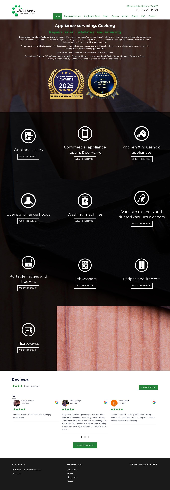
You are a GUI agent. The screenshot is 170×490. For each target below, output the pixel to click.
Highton (84, 56)
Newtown (134, 56)
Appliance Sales (92, 16)
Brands (135, 16)
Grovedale (76, 56)
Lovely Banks (106, 56)
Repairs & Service (72, 16)
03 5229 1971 (147, 10)
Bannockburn (30, 56)
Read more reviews (85, 445)
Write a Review (149, 387)
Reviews (70, 473)
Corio (60, 56)
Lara (91, 56)
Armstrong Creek (90, 59)
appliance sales (98, 48)
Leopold (97, 56)
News (105, 16)
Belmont (40, 56)
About (125, 16)
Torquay (66, 59)
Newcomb (124, 56)
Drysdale (67, 56)
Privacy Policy (72, 477)
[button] (81, 437)
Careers (115, 16)
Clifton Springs (51, 56)
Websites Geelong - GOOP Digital (143, 464)
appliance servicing (77, 37)
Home (57, 16)
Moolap (116, 56)
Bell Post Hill (103, 59)
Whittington (76, 59)
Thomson (58, 59)
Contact (152, 16)
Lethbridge (117, 59)
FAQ (143, 16)
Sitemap (70, 481)
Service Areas (72, 470)
